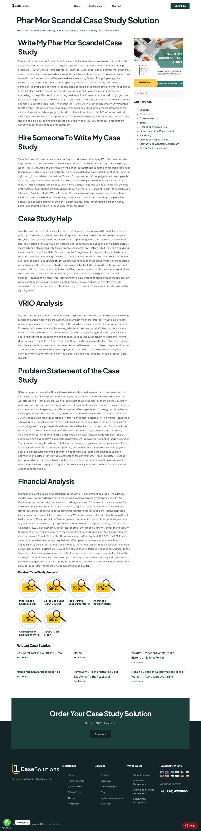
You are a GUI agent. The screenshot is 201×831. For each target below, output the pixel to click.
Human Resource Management (157, 131)
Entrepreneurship (149, 118)
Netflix (78, 652)
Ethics (143, 122)
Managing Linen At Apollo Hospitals (38, 671)
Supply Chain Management (154, 148)
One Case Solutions (51, 824)
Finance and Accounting (153, 126)
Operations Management (154, 139)
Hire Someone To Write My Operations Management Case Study (61, 30)
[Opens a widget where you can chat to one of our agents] (190, 826)
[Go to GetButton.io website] (7, 828)
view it (118, 103)
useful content (54, 260)
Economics (146, 114)
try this (92, 247)
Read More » (22, 657)
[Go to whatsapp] (7, 822)
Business (144, 109)
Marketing (145, 135)
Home (20, 30)
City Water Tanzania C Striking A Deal (39, 652)
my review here (63, 78)
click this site (59, 286)
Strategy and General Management (159, 143)
